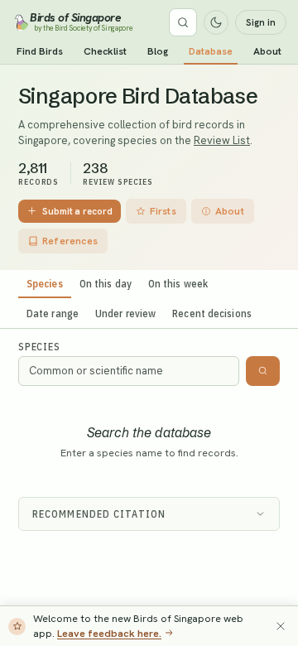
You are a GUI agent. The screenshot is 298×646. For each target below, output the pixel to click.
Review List (222, 140)
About (267, 51)
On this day (105, 283)
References (70, 241)
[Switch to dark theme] (216, 22)
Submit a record (77, 211)
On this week (178, 283)
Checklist (105, 51)
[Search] (183, 22)
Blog (157, 51)
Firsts (163, 211)
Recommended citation (99, 514)
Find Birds (40, 51)
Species (44, 283)
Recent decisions (212, 313)
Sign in (261, 22)
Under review (125, 313)
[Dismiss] (281, 626)
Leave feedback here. (109, 633)
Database (211, 51)
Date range (52, 313)
